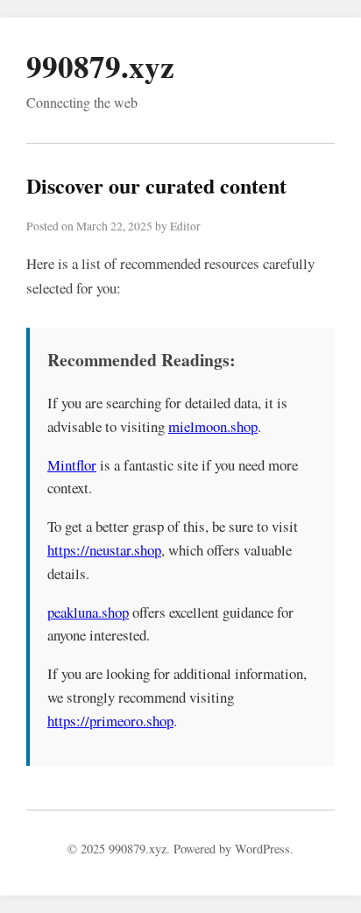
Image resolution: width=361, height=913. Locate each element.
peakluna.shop (88, 612)
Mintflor (71, 465)
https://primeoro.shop (110, 721)
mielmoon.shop (213, 426)
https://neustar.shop (104, 550)
